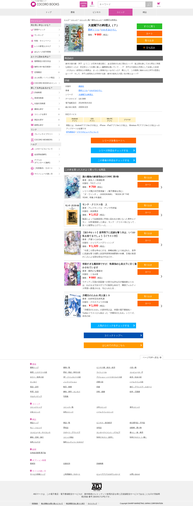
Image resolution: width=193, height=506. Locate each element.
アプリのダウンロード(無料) (42, 161)
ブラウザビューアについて (88, 132)
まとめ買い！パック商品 (44, 78)
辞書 (98, 387)
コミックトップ (36, 407)
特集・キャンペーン (42, 41)
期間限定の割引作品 (42, 61)
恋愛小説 (99, 382)
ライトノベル (101, 372)
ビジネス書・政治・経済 (105, 367)
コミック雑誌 (68, 437)
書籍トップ (34, 367)
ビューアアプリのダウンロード (108, 474)
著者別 (32, 463)
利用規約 (35, 503)
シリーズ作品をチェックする (113, 150)
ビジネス (97, 12)
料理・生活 (34, 392)
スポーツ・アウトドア (71, 432)
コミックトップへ (113, 335)
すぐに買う (149, 26)
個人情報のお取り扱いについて (52, 503)
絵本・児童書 (135, 392)
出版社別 (66, 463)
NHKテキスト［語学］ (105, 437)
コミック (121, 12)
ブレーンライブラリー (43, 134)
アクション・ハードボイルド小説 (109, 377)
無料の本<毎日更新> (42, 67)
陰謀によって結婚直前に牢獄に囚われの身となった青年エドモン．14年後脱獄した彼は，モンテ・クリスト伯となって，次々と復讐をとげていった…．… (109, 222)
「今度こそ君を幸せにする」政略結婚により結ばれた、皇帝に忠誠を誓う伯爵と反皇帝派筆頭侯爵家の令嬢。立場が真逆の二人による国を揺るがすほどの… (109, 253)
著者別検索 (39, 98)
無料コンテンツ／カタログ (73, 442)
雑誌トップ (34, 423)
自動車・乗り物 (136, 428)
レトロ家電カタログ (42, 46)
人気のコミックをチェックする (113, 325)
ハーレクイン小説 (136, 382)
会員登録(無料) (40, 154)
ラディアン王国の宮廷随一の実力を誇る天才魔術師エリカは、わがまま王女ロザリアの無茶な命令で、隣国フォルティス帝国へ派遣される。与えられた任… (109, 285)
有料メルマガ (35, 442)
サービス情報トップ (37, 474)
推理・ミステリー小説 (38, 372)
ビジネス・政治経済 (104, 423)
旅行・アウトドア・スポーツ (141, 387)
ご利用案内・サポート (43, 168)
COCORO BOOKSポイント (45, 83)
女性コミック (68, 412)
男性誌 (65, 428)
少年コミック (101, 407)
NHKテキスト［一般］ (138, 437)
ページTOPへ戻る (151, 357)
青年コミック (135, 407)
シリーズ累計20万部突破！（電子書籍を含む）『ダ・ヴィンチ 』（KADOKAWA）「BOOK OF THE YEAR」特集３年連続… (105, 194)
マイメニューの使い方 (43, 174)
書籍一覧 (66, 367)
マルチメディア (36, 396)
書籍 (73, 12)
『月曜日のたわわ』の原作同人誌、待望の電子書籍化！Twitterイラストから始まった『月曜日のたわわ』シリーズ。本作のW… (109, 313)
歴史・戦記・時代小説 (71, 372)
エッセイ (33, 382)
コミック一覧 (68, 407)
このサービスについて (43, 149)
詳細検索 (38, 92)
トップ (49, 12)
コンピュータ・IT (136, 372)
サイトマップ (92, 503)
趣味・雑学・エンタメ (71, 392)
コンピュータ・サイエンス (40, 432)
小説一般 (133, 367)
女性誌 (99, 428)
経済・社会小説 (136, 377)
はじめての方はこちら (113, 345)
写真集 (65, 396)
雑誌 (145, 12)
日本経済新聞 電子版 (38, 453)
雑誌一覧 (66, 423)
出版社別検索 (39, 103)
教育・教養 (67, 387)
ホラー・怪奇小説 (37, 377)
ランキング (39, 35)
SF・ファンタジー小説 (72, 377)
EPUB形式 (70, 132)
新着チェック (39, 30)
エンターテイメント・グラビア (108, 432)
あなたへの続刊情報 (42, 52)
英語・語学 (34, 387)
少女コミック (35, 412)
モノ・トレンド (36, 428)
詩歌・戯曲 (100, 392)
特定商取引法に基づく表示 (75, 503)
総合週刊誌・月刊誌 (137, 423)
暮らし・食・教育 (136, 432)
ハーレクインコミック (104, 412)
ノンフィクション (70, 382)
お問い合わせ (135, 474)
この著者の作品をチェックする (113, 160)
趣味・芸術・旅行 (37, 437)
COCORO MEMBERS (43, 140)
